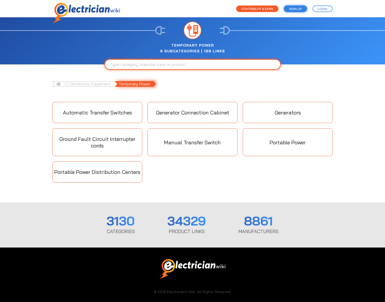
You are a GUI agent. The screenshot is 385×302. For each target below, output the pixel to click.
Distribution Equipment (90, 83)
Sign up (295, 9)
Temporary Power (134, 83)
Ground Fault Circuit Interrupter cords (97, 142)
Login (322, 9)
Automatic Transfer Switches (97, 112)
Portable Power (288, 142)
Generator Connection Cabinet (192, 112)
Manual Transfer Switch (192, 142)
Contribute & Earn (257, 9)
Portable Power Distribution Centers (97, 172)
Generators (287, 112)
